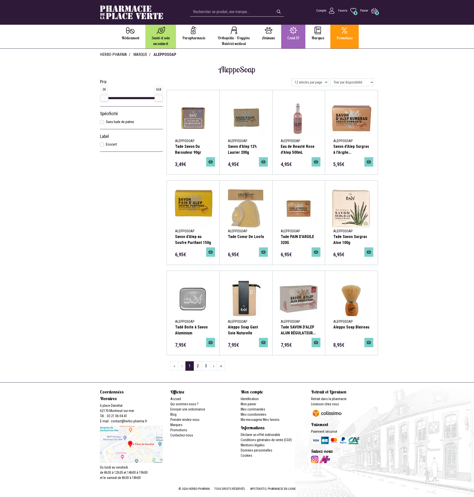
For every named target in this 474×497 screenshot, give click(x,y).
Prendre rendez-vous (184, 420)
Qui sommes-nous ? (184, 404)
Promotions (178, 430)
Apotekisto (273, 489)
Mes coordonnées (253, 414)
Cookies (246, 455)
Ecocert (111, 144)
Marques (176, 425)
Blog (173, 414)
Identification (250, 399)
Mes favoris (271, 420)
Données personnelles (256, 450)
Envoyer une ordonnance (187, 409)
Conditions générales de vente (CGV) (266, 440)
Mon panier (248, 404)
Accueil (175, 399)
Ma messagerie (251, 420)
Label (104, 136)
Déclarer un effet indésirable (260, 435)
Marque (140, 54)
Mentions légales (253, 445)
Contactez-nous (181, 435)
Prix (103, 81)
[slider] (104, 98)
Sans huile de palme (120, 122)
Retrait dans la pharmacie (329, 399)
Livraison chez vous (325, 404)
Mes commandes (253, 409)
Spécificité (109, 113)
